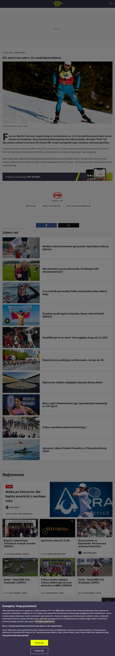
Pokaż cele (39, 651)
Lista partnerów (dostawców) (15, 635)
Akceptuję (39, 643)
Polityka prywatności (45, 621)
